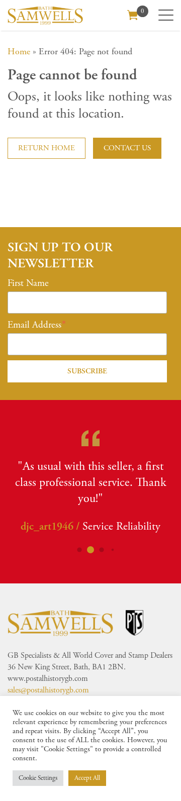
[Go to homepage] (45, 15)
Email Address (34, 325)
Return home (46, 148)
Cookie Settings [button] (38, 778)
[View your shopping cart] (132, 14)
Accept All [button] (87, 778)
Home (19, 51)
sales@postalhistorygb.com (48, 693)
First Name (28, 283)
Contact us (127, 148)
